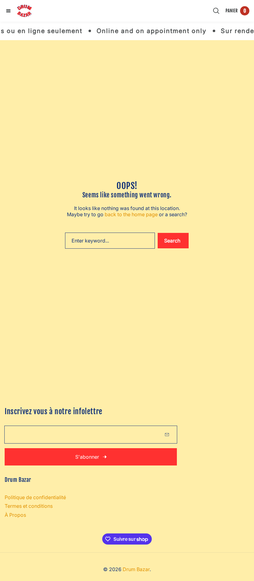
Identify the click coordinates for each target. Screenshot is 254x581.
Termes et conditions (29, 506)
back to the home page (131, 214)
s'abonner (87, 457)
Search (172, 241)
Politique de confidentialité (35, 497)
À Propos (15, 515)
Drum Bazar (136, 569)
